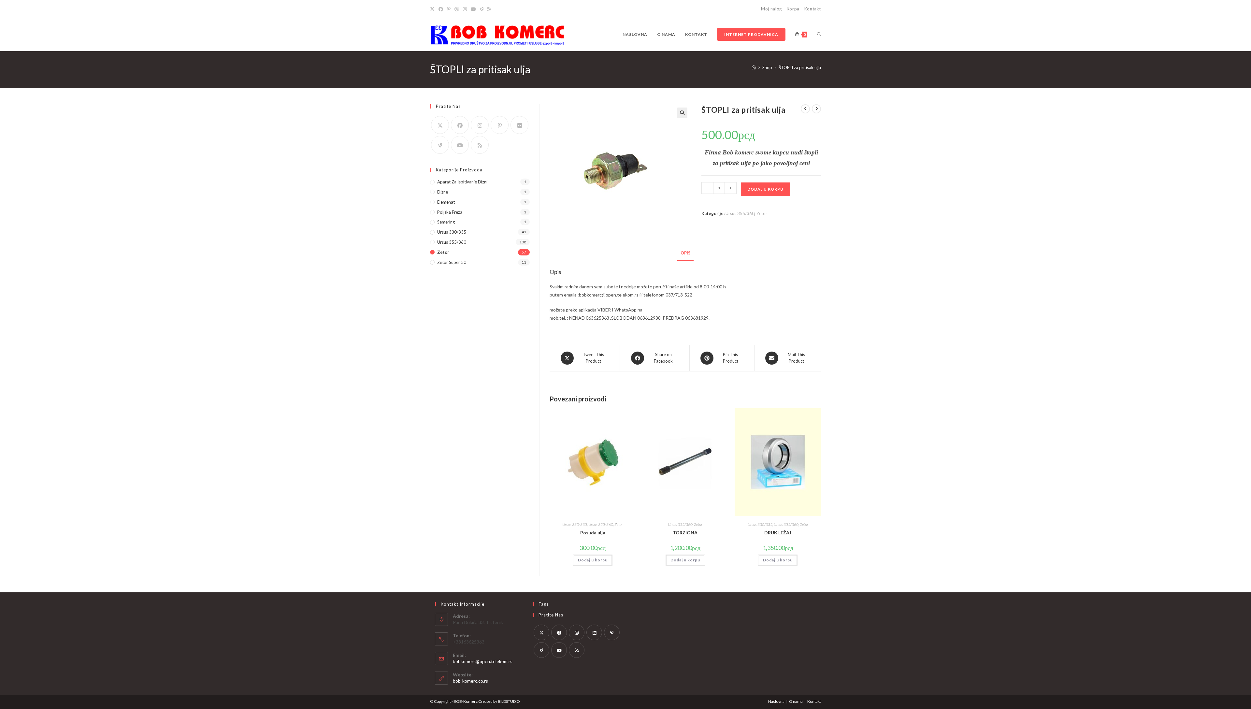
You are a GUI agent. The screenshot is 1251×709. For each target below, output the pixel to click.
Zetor (761, 213)
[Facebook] (441, 9)
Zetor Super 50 (451, 262)
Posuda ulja (592, 532)
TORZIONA (685, 532)
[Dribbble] (457, 9)
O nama (796, 701)
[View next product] (816, 108)
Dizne (442, 192)
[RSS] (489, 9)
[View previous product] (805, 108)
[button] (682, 113)
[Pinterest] (449, 9)
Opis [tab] (685, 253)
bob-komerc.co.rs (470, 681)
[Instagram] (465, 9)
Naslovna (776, 701)
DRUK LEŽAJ (777, 532)
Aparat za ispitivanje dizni (462, 181)
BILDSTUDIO (509, 701)
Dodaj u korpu (765, 189)
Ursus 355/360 (740, 213)
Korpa (793, 8)
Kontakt (812, 8)
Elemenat (446, 202)
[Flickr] (519, 125)
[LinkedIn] (594, 632)
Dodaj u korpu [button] (593, 559)
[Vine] (481, 9)
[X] (433, 9)
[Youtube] (473, 9)
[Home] (754, 67)
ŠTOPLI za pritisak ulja (800, 67)
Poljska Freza (449, 212)
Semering (446, 221)
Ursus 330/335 (574, 524)
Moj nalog (771, 8)
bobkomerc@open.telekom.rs (482, 661)
